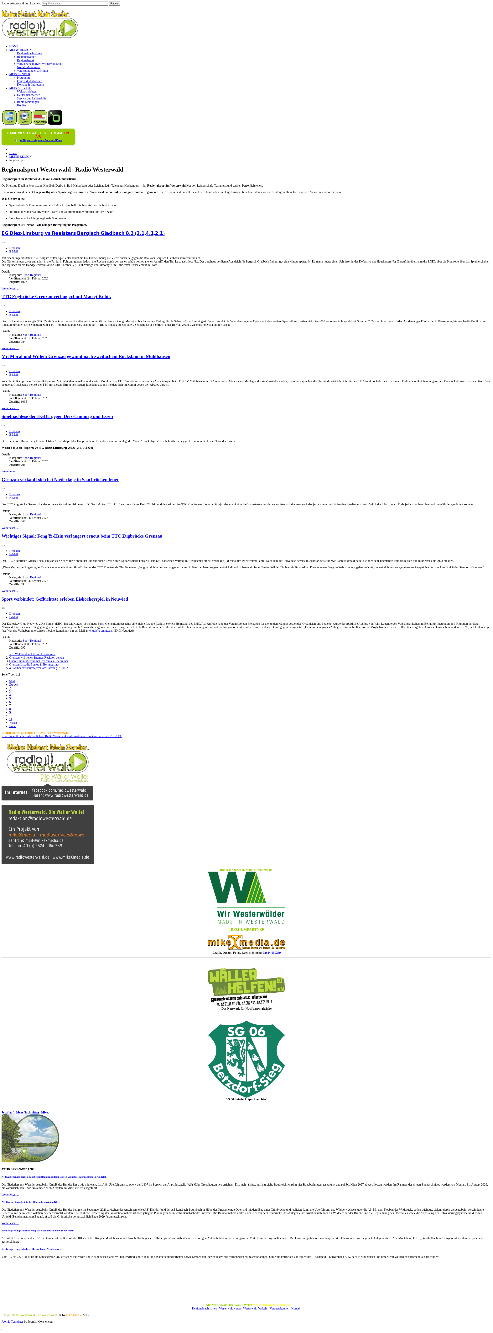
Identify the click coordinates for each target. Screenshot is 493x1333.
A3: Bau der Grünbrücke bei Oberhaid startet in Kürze (31, 1202)
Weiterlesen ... (10, 288)
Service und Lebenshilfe (31, 98)
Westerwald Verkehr (255, 1308)
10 (10, 715)
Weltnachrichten (27, 91)
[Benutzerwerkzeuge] (3, 242)
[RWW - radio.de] (55, 123)
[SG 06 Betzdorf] (246, 1059)
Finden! (114, 3)
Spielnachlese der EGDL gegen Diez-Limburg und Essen (57, 416)
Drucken (14, 248)
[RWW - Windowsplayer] (25, 123)
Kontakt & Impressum (30, 84)
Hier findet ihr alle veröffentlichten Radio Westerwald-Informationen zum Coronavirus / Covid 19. (62, 736)
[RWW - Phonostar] (40, 123)
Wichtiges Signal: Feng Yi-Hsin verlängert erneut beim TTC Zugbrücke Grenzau (82, 536)
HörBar (21, 105)
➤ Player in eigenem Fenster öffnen (41, 140)
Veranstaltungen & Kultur (32, 70)
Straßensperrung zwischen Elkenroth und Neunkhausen (31, 1249)
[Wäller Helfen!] (246, 987)
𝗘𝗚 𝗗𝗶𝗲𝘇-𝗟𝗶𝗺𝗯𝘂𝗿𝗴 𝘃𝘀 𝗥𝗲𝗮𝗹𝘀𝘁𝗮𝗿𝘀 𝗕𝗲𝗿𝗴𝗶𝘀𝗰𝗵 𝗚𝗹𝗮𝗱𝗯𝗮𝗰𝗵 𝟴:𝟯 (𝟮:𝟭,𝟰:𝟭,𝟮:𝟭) (83, 233)
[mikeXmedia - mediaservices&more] (246, 949)
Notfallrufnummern (28, 67)
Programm (23, 77)
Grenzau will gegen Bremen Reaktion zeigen (36, 657)
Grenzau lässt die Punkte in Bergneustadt (34, 664)
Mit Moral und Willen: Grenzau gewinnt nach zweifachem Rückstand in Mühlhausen (86, 356)
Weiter (13, 722)
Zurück (13, 684)
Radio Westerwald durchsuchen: (21, 3)
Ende (12, 726)
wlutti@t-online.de (100, 630)
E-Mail (13, 251)
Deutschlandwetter (28, 95)
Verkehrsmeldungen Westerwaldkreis (39, 63)
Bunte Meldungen (28, 102)
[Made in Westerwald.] (246, 922)
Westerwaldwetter (230, 1308)
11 (10, 719)
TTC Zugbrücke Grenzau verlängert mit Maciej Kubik (56, 296)
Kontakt (296, 1308)
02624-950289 (272, 952)
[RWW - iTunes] (9, 123)
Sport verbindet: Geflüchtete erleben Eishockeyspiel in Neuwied (65, 599)
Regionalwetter (26, 56)
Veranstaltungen (279, 1308)
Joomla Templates (12, 1321)
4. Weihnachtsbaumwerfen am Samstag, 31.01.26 (39, 668)
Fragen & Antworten (29, 81)
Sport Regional (32, 275)
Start (12, 681)
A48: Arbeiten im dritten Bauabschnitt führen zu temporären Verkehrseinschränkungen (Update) (54, 1176)
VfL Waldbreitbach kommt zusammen (32, 654)
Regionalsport (25, 60)
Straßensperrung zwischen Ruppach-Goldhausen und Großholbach (38, 1230)
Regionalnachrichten (29, 53)
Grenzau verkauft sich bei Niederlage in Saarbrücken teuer (60, 479)
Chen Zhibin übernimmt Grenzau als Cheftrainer (38, 661)
